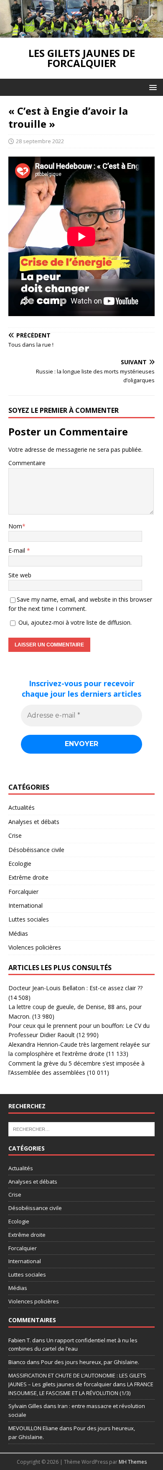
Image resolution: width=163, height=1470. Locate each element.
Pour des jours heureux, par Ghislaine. (90, 1362)
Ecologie (19, 864)
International (25, 905)
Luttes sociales (28, 919)
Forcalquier (23, 892)
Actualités (21, 807)
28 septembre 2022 (40, 141)
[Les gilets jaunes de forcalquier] (81, 33)
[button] (151, 87)
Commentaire (27, 463)
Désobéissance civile (36, 850)
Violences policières (34, 947)
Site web (19, 575)
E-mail (17, 550)
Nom (15, 526)
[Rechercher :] (81, 1128)
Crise (15, 835)
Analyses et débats (33, 822)
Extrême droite (28, 877)
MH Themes (133, 1461)
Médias (18, 933)
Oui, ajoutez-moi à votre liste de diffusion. (74, 622)
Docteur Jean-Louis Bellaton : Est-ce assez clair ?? (75, 988)
